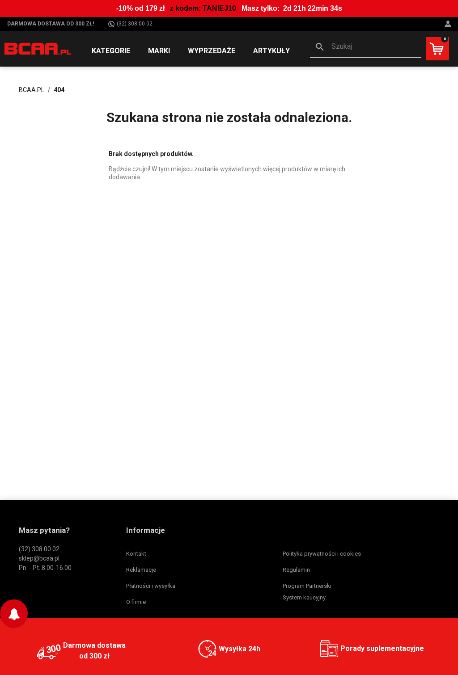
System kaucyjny (304, 597)
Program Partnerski (307, 585)
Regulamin (296, 569)
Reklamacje (141, 569)
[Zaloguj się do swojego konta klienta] (449, 24)
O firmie (136, 602)
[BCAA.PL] (38, 48)
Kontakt (136, 553)
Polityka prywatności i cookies (322, 553)
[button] (365, 47)
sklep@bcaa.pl (39, 558)
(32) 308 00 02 (135, 24)
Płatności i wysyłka (150, 585)
